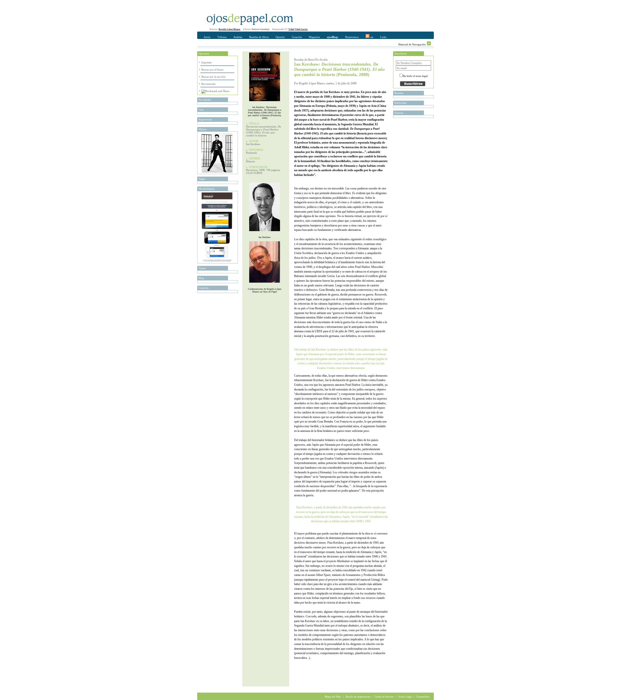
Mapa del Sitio (333, 696)
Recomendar (208, 83)
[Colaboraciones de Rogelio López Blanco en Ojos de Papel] (264, 284)
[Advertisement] (351, 676)
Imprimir (206, 62)
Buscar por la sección (213, 76)
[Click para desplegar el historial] (428, 43)
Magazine (314, 37)
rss (371, 37)
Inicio (207, 37)
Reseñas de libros (259, 37)
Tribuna (222, 37)
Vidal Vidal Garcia (298, 29)
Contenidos (422, 696)
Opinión (280, 37)
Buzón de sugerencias (358, 696)
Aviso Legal (405, 696)
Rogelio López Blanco (229, 29)
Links (383, 37)
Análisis (237, 37)
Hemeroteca (352, 37)
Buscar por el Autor (212, 69)
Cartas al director (384, 696)
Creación (297, 37)
